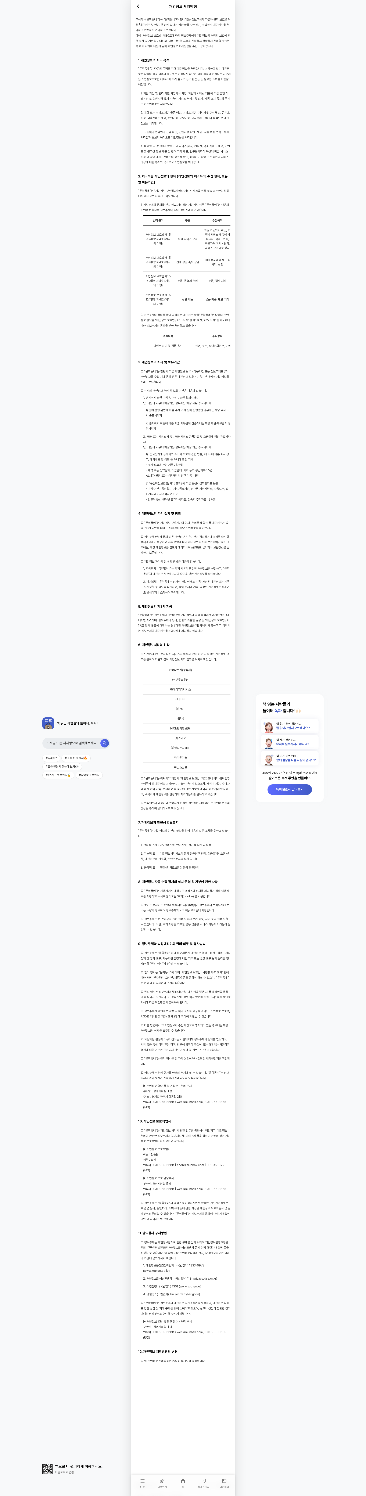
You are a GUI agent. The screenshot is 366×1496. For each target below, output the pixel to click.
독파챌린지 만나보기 (290, 789)
